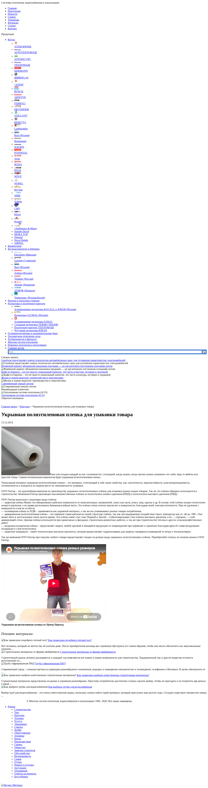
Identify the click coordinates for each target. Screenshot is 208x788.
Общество (20, 747)
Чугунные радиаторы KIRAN (30, 330)
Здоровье (19, 735)
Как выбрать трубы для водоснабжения (70, 686)
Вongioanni (20, 141)
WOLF (18, 176)
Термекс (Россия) (23, 279)
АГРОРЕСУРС (22, 59)
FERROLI (19, 103)
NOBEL (18, 183)
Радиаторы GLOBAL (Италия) (31, 315)
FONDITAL (20, 152)
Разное (11, 706)
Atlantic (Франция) (24, 284)
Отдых (18, 762)
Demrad (18, 237)
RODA (18, 164)
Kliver (17, 214)
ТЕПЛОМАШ (22, 65)
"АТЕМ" (19, 84)
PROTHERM (21, 109)
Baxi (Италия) (22, 135)
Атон (17, 158)
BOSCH (18, 91)
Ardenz (18, 201)
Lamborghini (21, 128)
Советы (18, 727)
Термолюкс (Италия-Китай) (29, 297)
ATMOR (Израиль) (24, 290)
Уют (16, 712)
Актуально (20, 767)
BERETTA (20, 122)
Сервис (12, 17)
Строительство (22, 709)
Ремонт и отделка (24, 765)
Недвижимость (22, 756)
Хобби (17, 730)
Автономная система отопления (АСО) (23, 395)
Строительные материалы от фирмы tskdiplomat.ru (88, 651)
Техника (19, 718)
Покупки (25, 406)
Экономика (20, 724)
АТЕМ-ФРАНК (22, 46)
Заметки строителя (24, 750)
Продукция (14, 11)
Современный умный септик (17, 383)
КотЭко (18, 189)
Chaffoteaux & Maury (25, 228)
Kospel (18, 221)
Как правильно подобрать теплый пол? (70, 640)
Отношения (20, 770)
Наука (17, 738)
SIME (17, 195)
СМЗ (17, 208)
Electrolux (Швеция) (25, 254)
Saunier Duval (21, 231)
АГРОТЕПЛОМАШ (25, 52)
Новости (12, 14)
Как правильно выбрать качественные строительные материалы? (113, 675)
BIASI (17, 170)
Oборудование (22, 732)
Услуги (18, 721)
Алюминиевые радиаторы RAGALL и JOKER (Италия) (45, 309)
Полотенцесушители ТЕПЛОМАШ (34, 327)
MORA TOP (21, 234)
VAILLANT (20, 115)
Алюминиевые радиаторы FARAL (33, 321)
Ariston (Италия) (23, 273)
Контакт (12, 28)
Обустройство (22, 753)
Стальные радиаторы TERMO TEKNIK (36, 324)
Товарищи (13, 19)
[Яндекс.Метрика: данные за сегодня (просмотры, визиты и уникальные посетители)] (11, 785)
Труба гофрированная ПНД (50, 663)
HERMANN (21, 71)
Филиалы (13, 22)
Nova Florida (21, 240)
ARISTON (20, 97)
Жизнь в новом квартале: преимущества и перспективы (32, 377)
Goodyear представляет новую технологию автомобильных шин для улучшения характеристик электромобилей (63, 360)
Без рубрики (21, 776)
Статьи (12, 25)
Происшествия (22, 741)
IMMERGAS (21, 77)
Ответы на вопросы (25, 773)
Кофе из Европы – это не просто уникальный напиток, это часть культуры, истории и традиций (54, 372)
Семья (17, 759)
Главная (12, 8)
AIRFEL (19, 243)
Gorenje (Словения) (25, 260)
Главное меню (9, 406)
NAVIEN (19, 147)
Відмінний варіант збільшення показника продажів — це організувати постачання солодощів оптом (56, 366)
